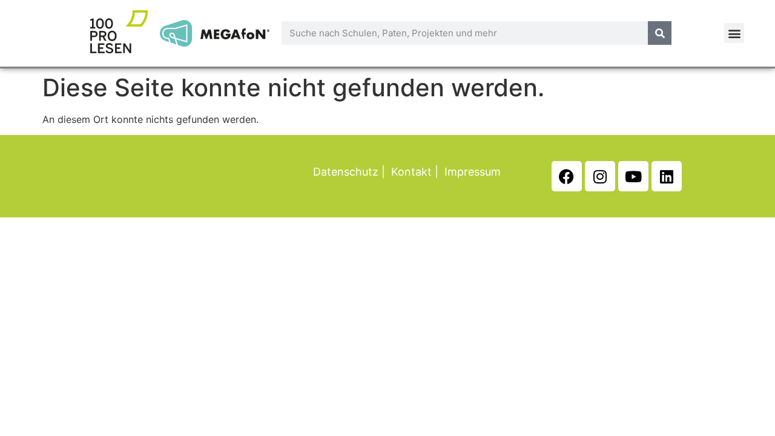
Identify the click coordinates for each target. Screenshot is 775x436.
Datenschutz (345, 171)
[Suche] (659, 33)
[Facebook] (567, 176)
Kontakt (411, 171)
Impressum (472, 171)
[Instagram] (600, 176)
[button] (734, 33)
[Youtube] (633, 176)
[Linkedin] (666, 176)
